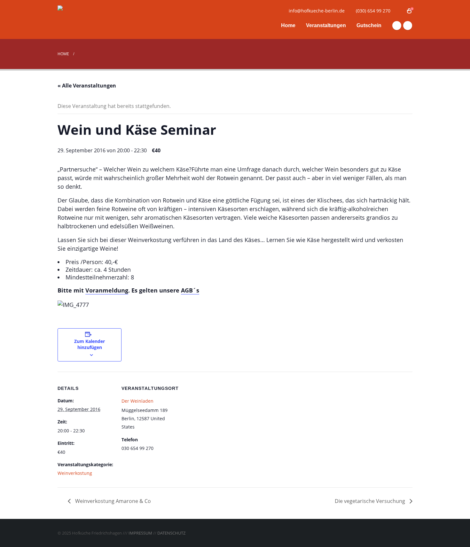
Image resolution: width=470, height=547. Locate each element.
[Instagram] (407, 25)
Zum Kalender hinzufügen (89, 344)
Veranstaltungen (326, 25)
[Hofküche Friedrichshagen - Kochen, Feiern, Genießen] (97, 19)
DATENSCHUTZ (171, 533)
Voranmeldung (106, 290)
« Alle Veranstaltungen (87, 85)
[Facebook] (396, 25)
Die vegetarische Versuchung (370, 501)
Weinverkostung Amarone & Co (112, 501)
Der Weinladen (137, 401)
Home (288, 25)
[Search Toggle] (399, 11)
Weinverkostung (75, 473)
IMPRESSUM (140, 533)
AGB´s (190, 290)
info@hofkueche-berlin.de (317, 11)
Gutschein (368, 25)
